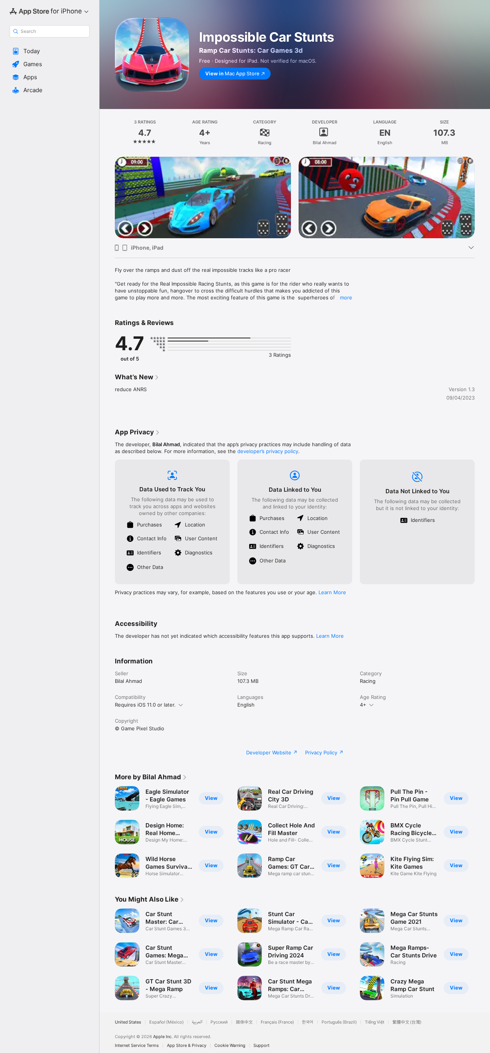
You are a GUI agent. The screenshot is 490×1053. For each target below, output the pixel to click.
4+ (363, 705)
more (346, 297)
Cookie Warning (229, 1045)
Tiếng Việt (374, 1022)
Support (261, 1045)
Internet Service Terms (137, 1045)
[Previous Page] (107, 197)
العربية (197, 1022)
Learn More (332, 592)
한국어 (308, 1022)
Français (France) (277, 1022)
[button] (49, 51)
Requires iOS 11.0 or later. (145, 705)
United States (128, 1022)
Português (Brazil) (339, 1022)
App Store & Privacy (186, 1045)
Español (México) (166, 1022)
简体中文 (244, 1022)
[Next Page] (482, 197)
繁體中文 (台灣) (406, 1022)
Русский (219, 1022)
